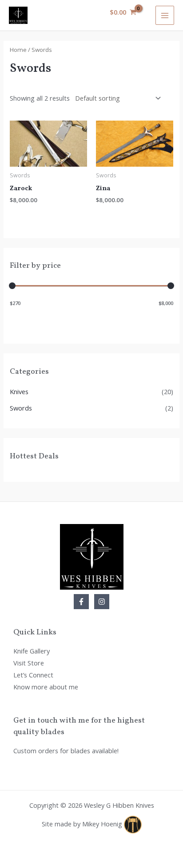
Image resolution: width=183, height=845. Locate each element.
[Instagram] (101, 601)
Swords (21, 407)
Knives (19, 391)
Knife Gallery (31, 650)
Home (18, 50)
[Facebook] (81, 601)
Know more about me (45, 686)
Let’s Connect (33, 674)
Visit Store (28, 662)
